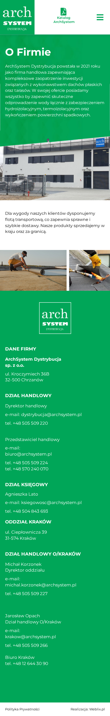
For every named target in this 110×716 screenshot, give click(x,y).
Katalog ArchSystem (64, 20)
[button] (100, 17)
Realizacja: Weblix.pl (88, 709)
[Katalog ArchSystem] (64, 12)
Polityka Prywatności (22, 709)
